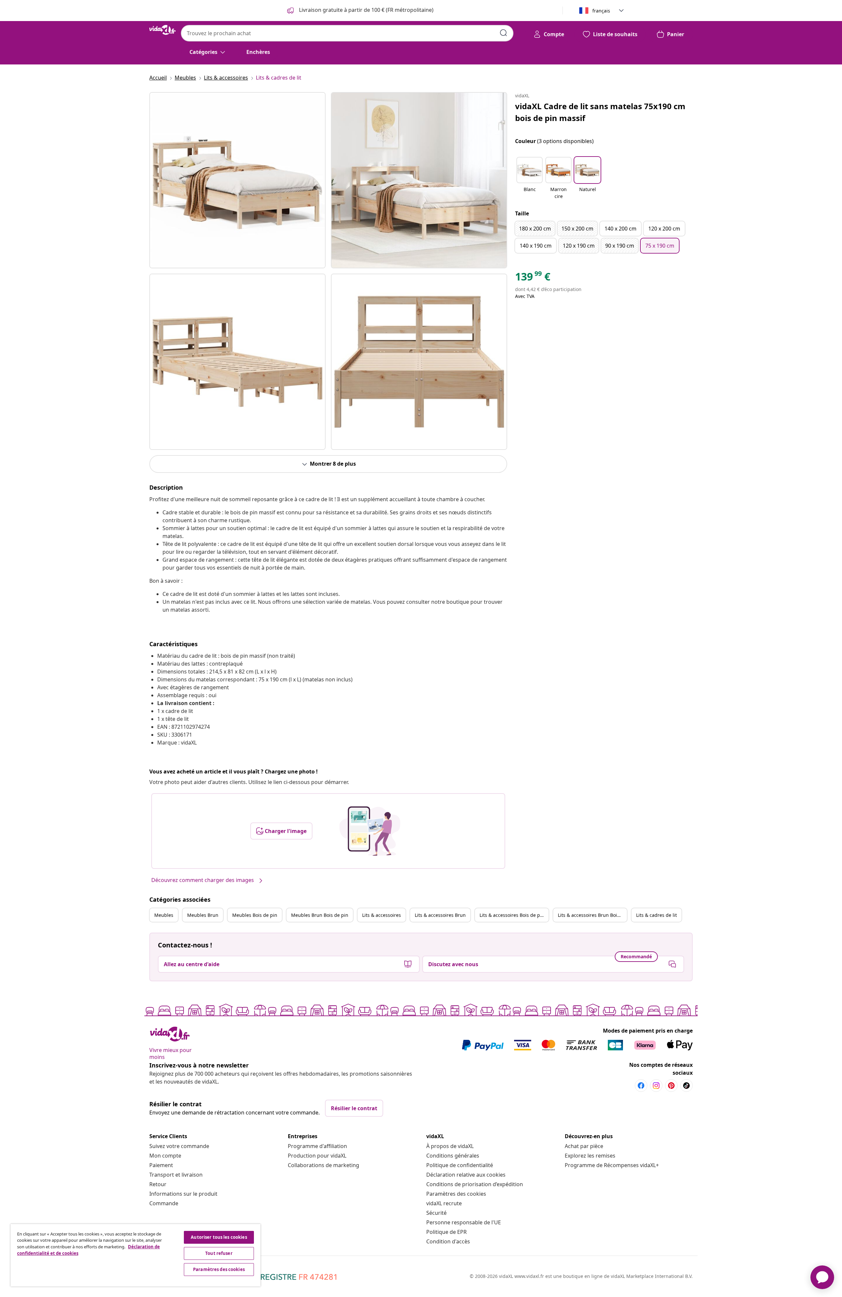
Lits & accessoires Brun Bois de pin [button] (592, 915)
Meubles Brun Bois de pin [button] (319, 915)
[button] (529, 178)
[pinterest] (671, 1085)
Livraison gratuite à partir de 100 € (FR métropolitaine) (365, 9)
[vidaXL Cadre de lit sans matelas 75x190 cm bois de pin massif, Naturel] (237, 180)
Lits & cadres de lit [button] (656, 915)
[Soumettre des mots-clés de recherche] (503, 33)
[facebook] (641, 1085)
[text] (532, 278)
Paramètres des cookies (456, 1193)
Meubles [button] (163, 915)
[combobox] (347, 33)
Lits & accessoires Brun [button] (440, 915)
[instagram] (656, 1085)
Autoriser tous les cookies (219, 1237)
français (601, 11)
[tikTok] (686, 1085)
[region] (135, 1255)
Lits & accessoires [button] (381, 915)
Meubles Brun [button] (202, 915)
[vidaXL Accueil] (162, 30)
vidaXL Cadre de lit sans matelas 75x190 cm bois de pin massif (600, 112)
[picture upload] (370, 831)
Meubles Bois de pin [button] (254, 915)
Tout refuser (219, 1253)
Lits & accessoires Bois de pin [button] (512, 915)
